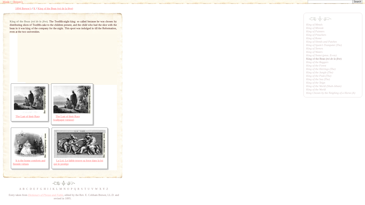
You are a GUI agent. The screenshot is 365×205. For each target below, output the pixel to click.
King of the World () (323, 86)
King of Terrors (314, 48)
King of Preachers (316, 34)
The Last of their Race (28, 116)
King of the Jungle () (319, 72)
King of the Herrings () (320, 68)
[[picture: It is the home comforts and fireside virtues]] (30, 157)
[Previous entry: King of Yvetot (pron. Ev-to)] (56, 183)
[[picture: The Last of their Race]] (29, 112)
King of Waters (314, 51)
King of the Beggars (317, 62)
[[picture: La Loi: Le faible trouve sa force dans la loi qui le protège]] (80, 157)
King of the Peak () (318, 75)
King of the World (316, 89)
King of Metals (314, 24)
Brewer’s (18, 1)
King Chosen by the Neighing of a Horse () (330, 92)
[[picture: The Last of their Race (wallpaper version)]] (72, 112)
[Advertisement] (174, 19)
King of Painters (315, 31)
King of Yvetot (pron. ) (321, 55)
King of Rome (314, 38)
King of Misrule (315, 27)
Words (6, 1)
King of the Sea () (318, 79)
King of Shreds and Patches (321, 41)
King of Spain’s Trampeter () (324, 45)
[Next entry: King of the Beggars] (71, 183)
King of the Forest (316, 65)
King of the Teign (315, 82)
